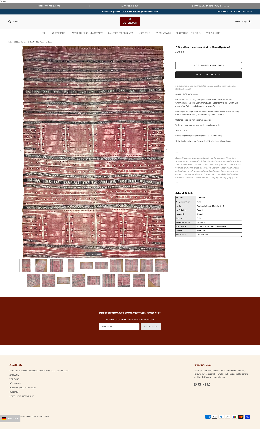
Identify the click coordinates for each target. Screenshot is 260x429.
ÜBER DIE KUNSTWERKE (21, 396)
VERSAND (14, 379)
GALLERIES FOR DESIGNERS (120, 33)
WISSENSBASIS (163, 33)
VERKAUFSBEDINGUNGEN (22, 388)
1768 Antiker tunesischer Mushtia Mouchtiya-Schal (33, 42)
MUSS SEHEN (145, 33)
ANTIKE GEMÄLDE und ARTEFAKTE (87, 33)
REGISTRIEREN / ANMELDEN (188, 33)
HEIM (42, 33)
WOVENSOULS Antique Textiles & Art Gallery (32, 416)
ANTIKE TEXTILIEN (58, 33)
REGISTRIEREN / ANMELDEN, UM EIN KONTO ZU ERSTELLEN (39, 371)
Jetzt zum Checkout (209, 74)
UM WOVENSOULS (224, 11)
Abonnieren (151, 326)
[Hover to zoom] (93, 151)
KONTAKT (237, 11)
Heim (10, 42)
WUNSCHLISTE (213, 33)
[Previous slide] (21, 150)
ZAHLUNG (14, 375)
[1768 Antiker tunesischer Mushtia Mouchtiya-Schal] (71, 265)
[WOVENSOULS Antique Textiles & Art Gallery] (130, 21)
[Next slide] (166, 150)
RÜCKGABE (15, 383)
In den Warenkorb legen (208, 65)
